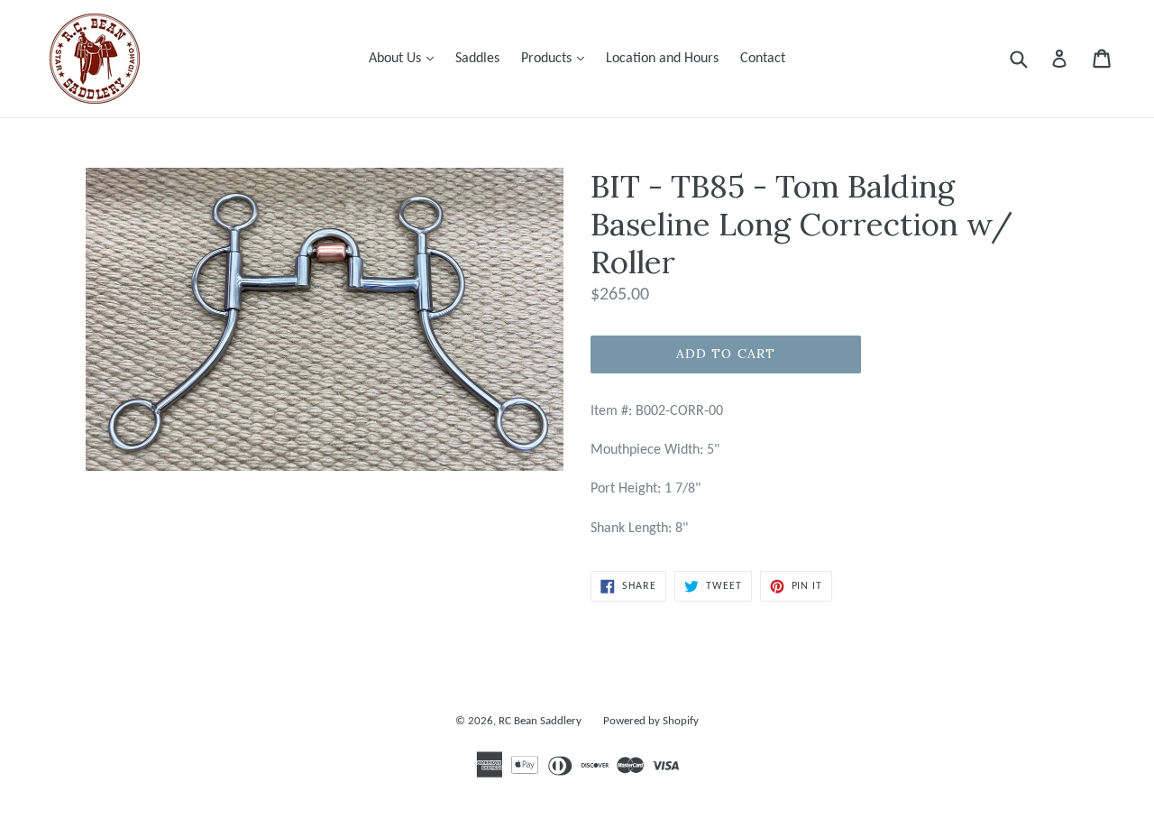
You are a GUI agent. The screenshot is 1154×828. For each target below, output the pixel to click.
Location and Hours (662, 58)
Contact (762, 58)
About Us (406, 58)
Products (557, 58)
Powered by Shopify (651, 721)
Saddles (477, 58)
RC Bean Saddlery (540, 721)
